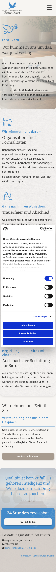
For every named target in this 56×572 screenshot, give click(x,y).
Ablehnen (28, 341)
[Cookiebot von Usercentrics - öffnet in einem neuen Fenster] (40, 229)
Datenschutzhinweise (43, 555)
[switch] (49, 287)
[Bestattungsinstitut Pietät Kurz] (14, 8)
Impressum (25, 555)
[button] (28, 456)
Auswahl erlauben (28, 333)
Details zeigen (40, 316)
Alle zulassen (28, 325)
